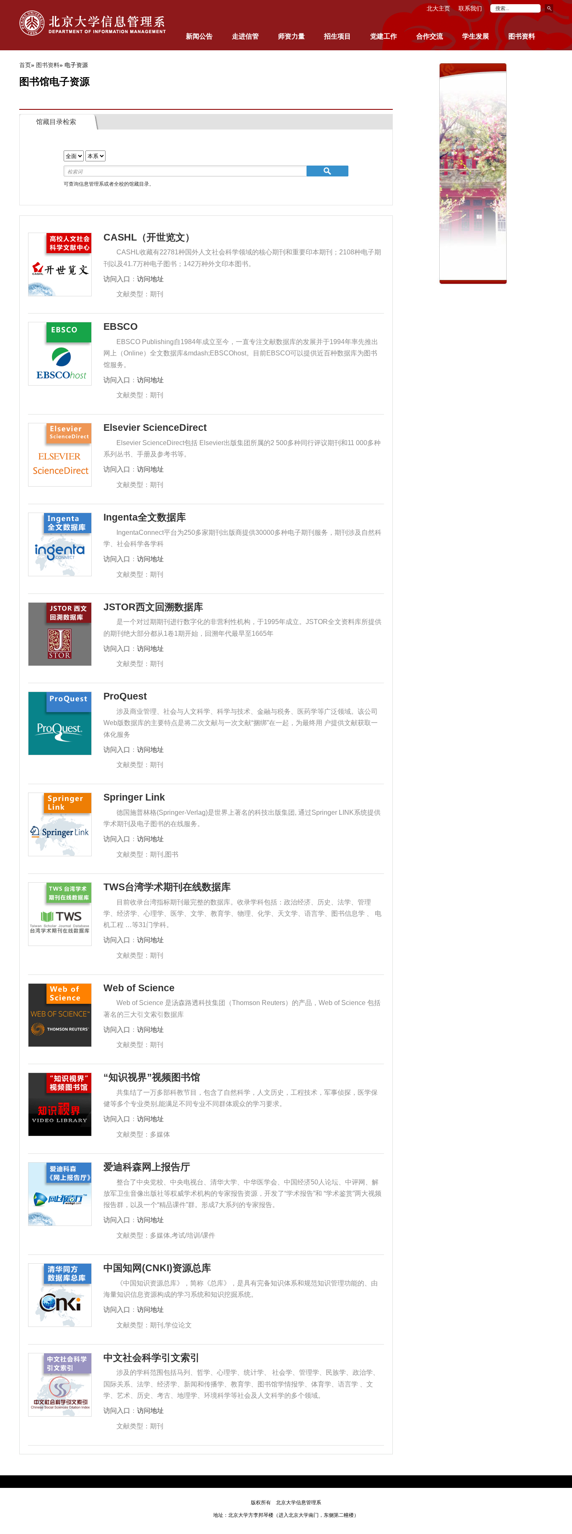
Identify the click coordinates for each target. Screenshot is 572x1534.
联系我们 (470, 8)
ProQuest (125, 696)
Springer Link (134, 797)
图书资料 (47, 65)
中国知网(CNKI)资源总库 (157, 1267)
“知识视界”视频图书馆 (151, 1077)
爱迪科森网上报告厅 (146, 1166)
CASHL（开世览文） (149, 237)
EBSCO (120, 326)
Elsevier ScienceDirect (155, 427)
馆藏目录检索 (56, 121)
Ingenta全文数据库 (144, 517)
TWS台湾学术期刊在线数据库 (167, 886)
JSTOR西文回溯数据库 (153, 606)
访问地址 (150, 278)
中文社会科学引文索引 (151, 1357)
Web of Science (139, 987)
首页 (25, 65)
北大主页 (438, 8)
